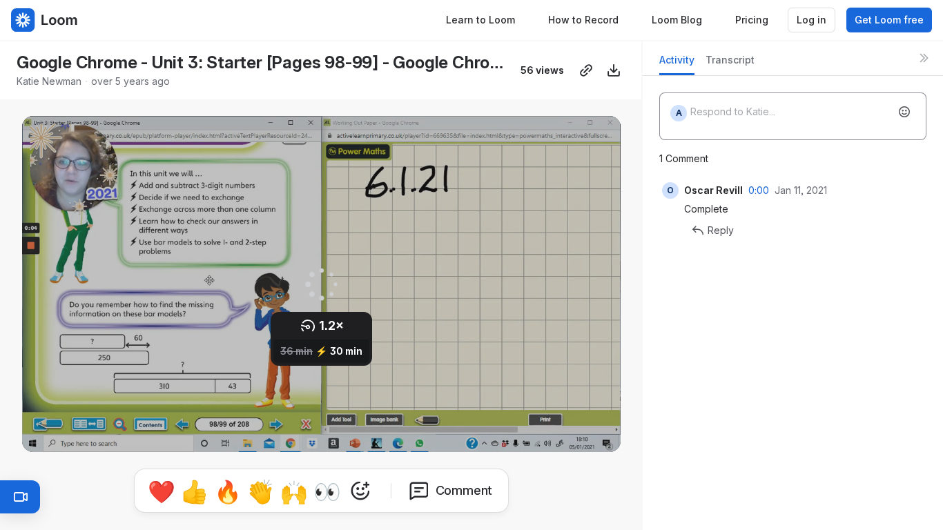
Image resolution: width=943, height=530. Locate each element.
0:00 (758, 190)
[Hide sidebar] (923, 58)
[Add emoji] (904, 112)
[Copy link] (586, 70)
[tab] (676, 63)
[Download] (614, 70)
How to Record (583, 20)
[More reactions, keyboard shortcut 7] (360, 490)
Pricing (751, 20)
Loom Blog (677, 20)
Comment (464, 490)
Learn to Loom (480, 20)
